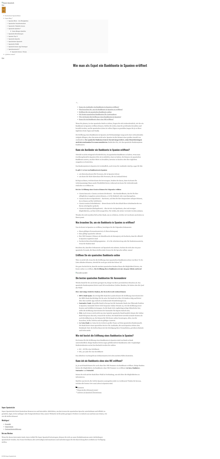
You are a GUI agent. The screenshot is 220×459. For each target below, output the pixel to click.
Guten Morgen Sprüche (19, 31)
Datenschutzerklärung (13, 429)
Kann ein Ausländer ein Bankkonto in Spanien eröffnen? (99, 107)
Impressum (9, 427)
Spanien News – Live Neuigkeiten (18, 21)
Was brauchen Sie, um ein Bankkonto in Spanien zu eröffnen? (101, 110)
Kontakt (8, 424)
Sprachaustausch (14, 49)
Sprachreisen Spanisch (15, 41)
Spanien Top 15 (13, 36)
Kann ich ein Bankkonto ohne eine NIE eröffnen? (96, 119)
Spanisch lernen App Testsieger (18, 47)
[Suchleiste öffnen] (3, 5)
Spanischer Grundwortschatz (17, 23)
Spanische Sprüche (14, 28)
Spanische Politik (14, 44)
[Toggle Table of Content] (77, 103)
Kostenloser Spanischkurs (13, 16)
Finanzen (80, 388)
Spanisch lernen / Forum (19, 52)
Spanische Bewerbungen (16, 34)
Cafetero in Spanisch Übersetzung (89, 393)
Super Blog (8, 18)
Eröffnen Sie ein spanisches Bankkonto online (95, 112)
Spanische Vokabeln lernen (17, 26)
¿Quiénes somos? (10, 54)
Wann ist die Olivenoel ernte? (87, 390)
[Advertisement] (110, 86)
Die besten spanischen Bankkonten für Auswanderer (98, 114)
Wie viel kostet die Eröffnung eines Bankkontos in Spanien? (100, 117)
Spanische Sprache (14, 39)
